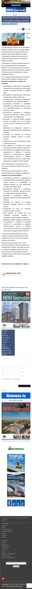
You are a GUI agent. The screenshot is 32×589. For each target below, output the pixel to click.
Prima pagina (5, 523)
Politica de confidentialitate (6, 347)
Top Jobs (4, 525)
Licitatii (3, 527)
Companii (4, 342)
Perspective (5, 330)
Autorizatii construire (7, 529)
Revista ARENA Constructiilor (16, 400)
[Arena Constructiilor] (16, 10)
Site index (16, 523)
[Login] (16, 5)
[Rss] (3, 579)
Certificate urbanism (7, 531)
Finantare (4, 24)
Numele (22, 368)
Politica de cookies (6, 350)
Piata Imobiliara (6, 337)
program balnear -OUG (13, 273)
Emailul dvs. (23, 372)
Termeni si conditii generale (6, 353)
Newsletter (4, 535)
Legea (3, 344)
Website (22, 376)
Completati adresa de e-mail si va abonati (16, 561)
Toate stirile (5, 335)
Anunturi (4, 533)
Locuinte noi (5, 340)
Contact (4, 537)
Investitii (4, 333)
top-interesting (12, 24)
